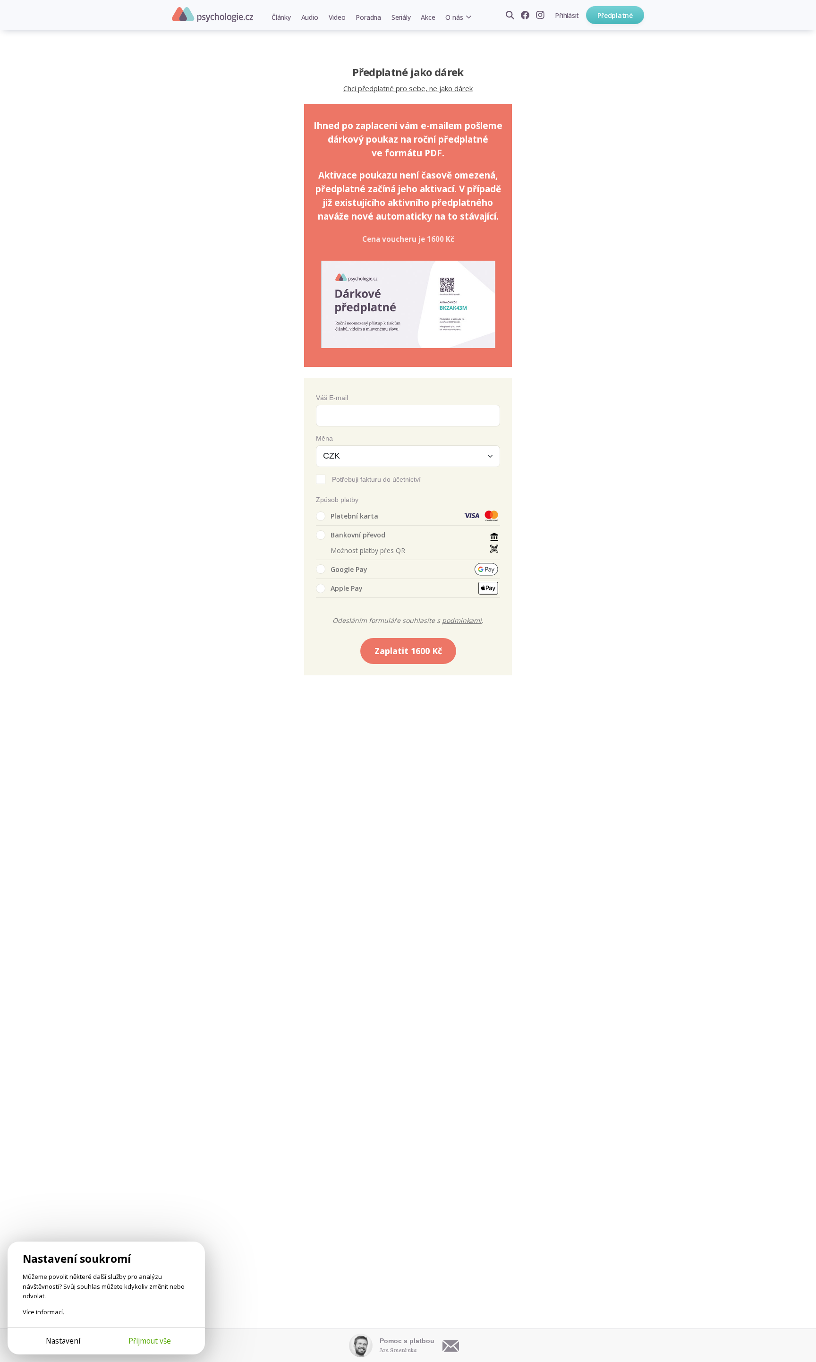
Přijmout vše (149, 1341)
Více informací (43, 1312)
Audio (309, 17)
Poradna (368, 17)
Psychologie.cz (212, 14)
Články (281, 17)
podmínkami (462, 620)
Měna (324, 438)
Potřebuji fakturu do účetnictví (376, 479)
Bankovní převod (358, 534)
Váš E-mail (332, 397)
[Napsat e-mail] (451, 1345)
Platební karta (354, 515)
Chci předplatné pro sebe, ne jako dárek (408, 88)
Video (337, 17)
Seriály (400, 17)
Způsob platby (337, 499)
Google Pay (349, 569)
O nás (454, 17)
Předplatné (615, 15)
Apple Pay (347, 588)
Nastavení (63, 1341)
